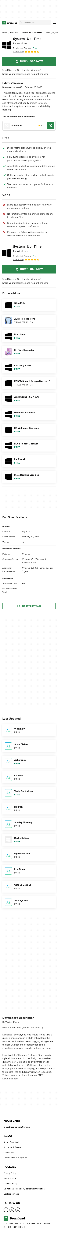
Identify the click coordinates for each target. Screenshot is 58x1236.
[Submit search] (21, 22)
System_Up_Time (27, 41)
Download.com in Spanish (15, 1157)
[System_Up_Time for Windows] (6, 45)
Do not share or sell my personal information (24, 1189)
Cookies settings (11, 1194)
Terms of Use (10, 1178)
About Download (11, 1142)
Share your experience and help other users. (25, 74)
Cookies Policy (10, 1183)
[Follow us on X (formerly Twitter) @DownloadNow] (12, 1209)
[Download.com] (9, 22)
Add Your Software (12, 1147)
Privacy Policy (10, 1173)
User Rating (18, 51)
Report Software (31, 606)
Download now (31, 61)
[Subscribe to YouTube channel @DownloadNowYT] (17, 1209)
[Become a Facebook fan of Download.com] (6, 1209)
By (22, 48)
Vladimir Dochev (12, 1022)
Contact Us (9, 1152)
